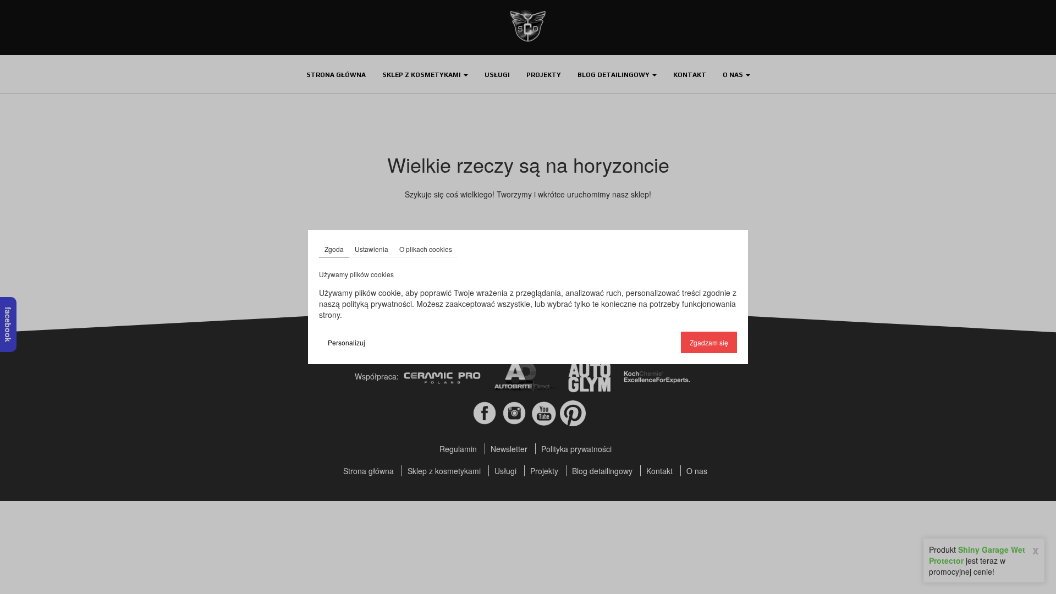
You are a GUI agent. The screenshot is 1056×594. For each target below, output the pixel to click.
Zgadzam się (709, 342)
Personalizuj (346, 342)
